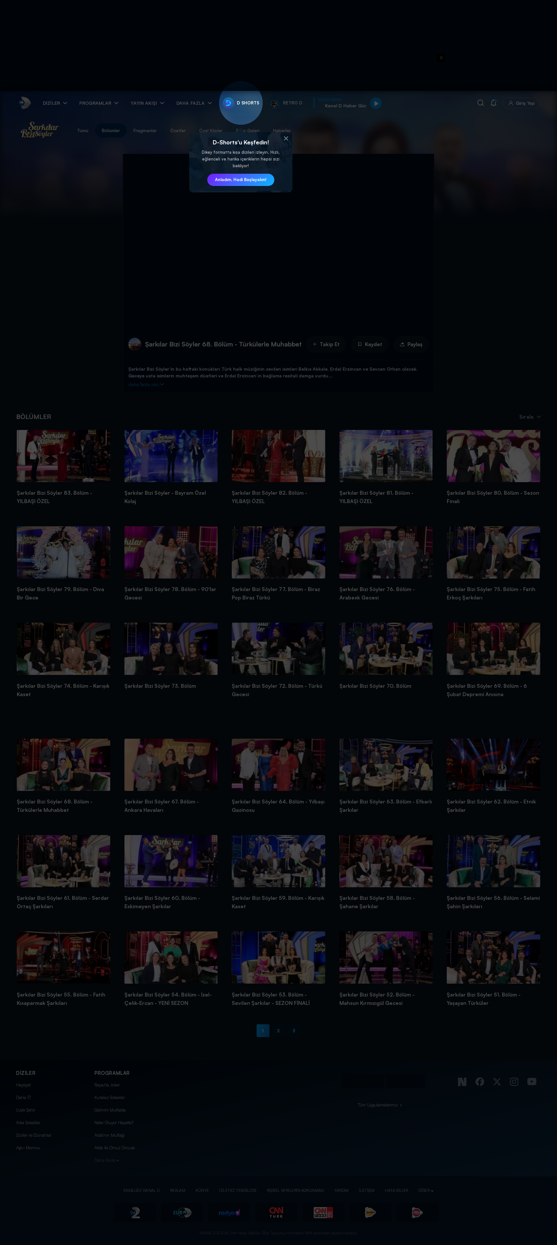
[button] (286, 138)
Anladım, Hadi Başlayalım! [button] (241, 179)
